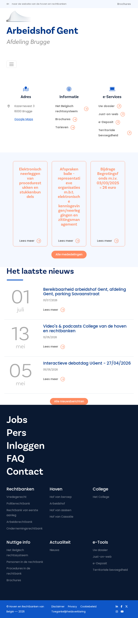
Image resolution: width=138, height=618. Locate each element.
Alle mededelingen (69, 254)
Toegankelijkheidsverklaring (68, 611)
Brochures (124, 4)
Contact (24, 471)
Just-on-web (102, 557)
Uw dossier (100, 550)
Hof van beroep (61, 497)
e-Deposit (100, 563)
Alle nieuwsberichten (69, 401)
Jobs (16, 419)
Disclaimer (58, 606)
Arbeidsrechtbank (19, 522)
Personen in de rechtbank (24, 562)
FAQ (15, 458)
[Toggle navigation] (11, 64)
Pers (16, 432)
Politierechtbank (18, 503)
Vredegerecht (16, 497)
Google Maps (23, 119)
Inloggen (25, 445)
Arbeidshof (57, 503)
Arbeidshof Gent (42, 31)
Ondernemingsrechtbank (24, 528)
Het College (101, 497)
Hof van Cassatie (61, 517)
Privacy (72, 606)
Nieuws (54, 550)
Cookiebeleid (88, 606)
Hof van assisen (60, 510)
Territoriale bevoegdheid (110, 570)
